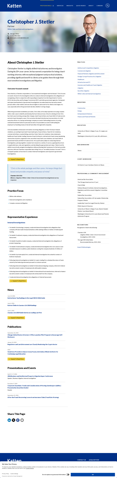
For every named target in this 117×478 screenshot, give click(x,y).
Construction (81, 108)
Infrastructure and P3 (84, 82)
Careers (100, 5)
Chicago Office (14, 33)
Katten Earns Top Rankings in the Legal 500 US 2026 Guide (26, 298)
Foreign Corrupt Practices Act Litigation (89, 76)
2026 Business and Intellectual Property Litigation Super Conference (30, 376)
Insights (69, 5)
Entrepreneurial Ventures (85, 114)
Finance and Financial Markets (86, 116)
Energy (80, 111)
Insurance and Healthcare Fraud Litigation (90, 85)
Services (60, 5)
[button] (9, 420)
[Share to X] (13, 420)
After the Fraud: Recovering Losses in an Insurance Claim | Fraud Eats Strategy (33, 397)
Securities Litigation (83, 91)
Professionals (45, 5)
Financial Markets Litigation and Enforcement (91, 73)
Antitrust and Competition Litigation (88, 68)
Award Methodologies (84, 247)
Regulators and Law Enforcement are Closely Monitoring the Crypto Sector (32, 344)
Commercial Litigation (84, 71)
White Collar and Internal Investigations (20, 29)
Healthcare (81, 79)
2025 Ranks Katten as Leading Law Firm (25, 312)
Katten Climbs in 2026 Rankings (22, 305)
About (91, 5)
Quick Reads (81, 5)
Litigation (80, 88)
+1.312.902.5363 (15, 36)
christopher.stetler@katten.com (19, 38)
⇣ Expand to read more (16, 159)
